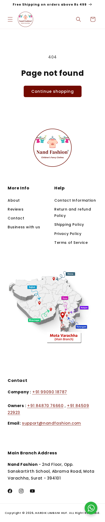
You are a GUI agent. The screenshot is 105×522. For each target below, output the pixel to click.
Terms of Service (71, 242)
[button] (10, 19)
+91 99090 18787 (49, 392)
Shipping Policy (69, 224)
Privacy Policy (67, 233)
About (14, 200)
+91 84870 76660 (45, 405)
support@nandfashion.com (51, 423)
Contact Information (75, 200)
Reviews (15, 209)
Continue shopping (52, 91)
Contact (16, 218)
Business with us (24, 227)
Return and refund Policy (72, 212)
